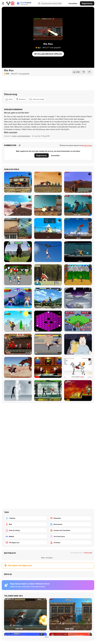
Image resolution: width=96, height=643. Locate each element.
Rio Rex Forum (87, 145)
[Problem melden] (89, 72)
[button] (10, 132)
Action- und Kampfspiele (21, 136)
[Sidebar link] (3, 3)
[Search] (39, 3)
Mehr (47, 637)
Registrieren (87, 3)
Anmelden (72, 3)
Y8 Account (88, 553)
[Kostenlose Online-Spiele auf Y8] (10, 3)
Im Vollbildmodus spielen (48, 54)
